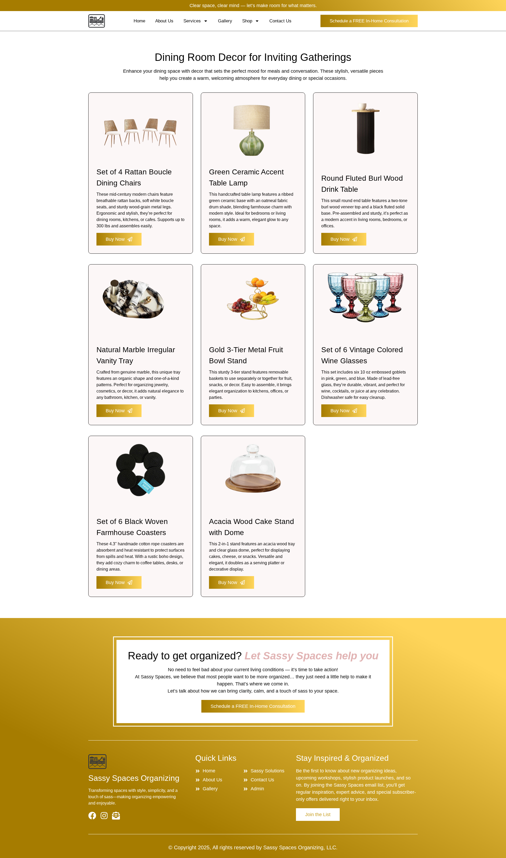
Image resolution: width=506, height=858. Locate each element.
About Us (164, 20)
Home (139, 20)
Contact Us (280, 20)
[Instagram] (104, 816)
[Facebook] (92, 816)
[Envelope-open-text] (116, 816)
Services (192, 20)
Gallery (225, 20)
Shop (247, 20)
